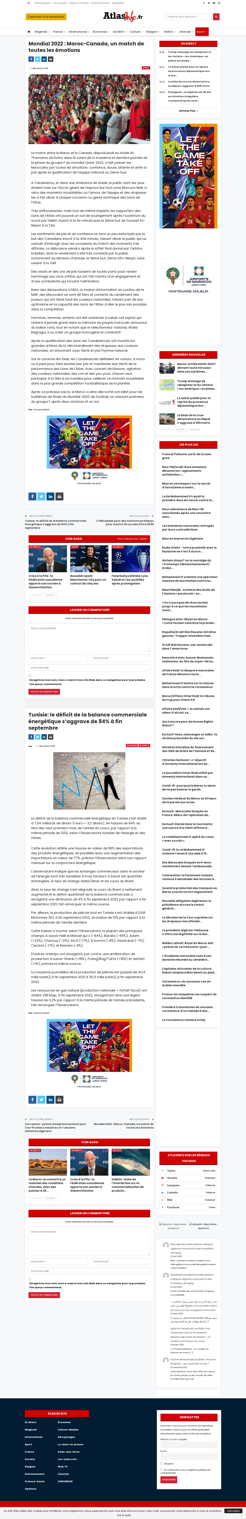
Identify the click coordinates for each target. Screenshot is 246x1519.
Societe (117, 1150)
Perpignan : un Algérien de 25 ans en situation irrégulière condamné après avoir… (189, 96)
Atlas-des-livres (69, 1452)
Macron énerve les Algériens (182, 538)
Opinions (30, 1489)
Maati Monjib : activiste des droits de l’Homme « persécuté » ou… (188, 591)
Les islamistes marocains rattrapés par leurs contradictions (188, 527)
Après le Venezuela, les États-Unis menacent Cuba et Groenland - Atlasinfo (190, 1333)
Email (163, 1451)
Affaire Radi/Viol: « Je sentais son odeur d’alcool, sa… (186, 711)
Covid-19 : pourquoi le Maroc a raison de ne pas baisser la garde (189, 787)
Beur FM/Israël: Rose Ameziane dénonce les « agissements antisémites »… (184, 470)
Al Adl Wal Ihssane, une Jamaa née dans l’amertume (187, 646)
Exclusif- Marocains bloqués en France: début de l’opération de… (186, 813)
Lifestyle (185, 32)
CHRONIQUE (65, 1481)
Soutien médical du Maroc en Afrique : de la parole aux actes (189, 800)
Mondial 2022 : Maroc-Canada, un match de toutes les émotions (124, 1125)
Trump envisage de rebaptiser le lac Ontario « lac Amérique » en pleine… (197, 385)
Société (118, 32)
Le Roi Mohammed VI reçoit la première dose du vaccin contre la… (188, 498)
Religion (151, 32)
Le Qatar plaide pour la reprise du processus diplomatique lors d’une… (189, 71)
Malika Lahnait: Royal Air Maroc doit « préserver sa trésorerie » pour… (187, 945)
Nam (173, 1244)
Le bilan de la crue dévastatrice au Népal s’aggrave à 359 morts (193, 419)
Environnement (100, 3)
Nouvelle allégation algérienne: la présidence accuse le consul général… (186, 904)
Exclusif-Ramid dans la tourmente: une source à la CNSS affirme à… (187, 826)
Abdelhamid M (179, 1274)
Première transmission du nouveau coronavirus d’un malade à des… (187, 1009)
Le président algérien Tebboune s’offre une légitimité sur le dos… (185, 932)
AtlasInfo (169, 1463)
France (58, 32)
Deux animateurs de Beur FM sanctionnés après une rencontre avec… (186, 513)
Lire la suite (124, 1515)
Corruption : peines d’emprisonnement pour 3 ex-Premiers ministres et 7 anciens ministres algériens (55, 1127)
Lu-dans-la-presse (70, 1444)
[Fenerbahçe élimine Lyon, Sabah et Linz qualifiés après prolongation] (131, 558)
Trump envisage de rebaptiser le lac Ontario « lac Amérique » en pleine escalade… (189, 56)
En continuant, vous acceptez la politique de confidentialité (185, 1471)
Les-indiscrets (67, 1459)
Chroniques (60, 3)
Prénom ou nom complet (173, 1439)
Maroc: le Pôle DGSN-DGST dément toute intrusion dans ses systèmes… (196, 367)
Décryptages (42, 3)
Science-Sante (35, 1481)
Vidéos (168, 32)
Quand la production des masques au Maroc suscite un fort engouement (189, 890)
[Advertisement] (188, 1087)
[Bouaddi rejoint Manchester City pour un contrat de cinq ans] (89, 558)
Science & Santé (79, 3)
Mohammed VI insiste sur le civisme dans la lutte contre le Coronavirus (188, 685)
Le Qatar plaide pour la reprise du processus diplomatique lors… (194, 402)
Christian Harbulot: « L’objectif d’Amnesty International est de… (185, 762)
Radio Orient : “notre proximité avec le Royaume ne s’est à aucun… (189, 549)
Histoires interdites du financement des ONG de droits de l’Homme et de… (189, 749)
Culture (135, 32)
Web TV (63, 1466)
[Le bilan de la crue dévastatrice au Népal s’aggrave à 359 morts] (167, 419)
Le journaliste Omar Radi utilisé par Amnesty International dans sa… (187, 775)
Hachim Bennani (180, 1359)
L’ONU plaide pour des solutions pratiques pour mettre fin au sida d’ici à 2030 (125, 522)
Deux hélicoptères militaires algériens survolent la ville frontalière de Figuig (192, 1248)
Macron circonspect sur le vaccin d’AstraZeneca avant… (186, 485)
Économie (100, 32)
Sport (201, 32)
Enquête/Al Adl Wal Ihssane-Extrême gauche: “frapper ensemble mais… (189, 634)
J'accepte (233, 1511)
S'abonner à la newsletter (46, 17)
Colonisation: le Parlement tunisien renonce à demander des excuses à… (189, 877)
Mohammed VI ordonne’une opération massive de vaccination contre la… (189, 579)
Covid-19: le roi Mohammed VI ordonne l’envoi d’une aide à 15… (185, 851)
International (78, 32)
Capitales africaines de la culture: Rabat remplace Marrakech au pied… (189, 970)
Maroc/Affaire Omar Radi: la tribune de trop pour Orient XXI (188, 698)
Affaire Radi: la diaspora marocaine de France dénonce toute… (188, 672)
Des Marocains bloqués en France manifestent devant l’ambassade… (188, 864)
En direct (35, 547)
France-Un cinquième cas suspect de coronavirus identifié (189, 996)
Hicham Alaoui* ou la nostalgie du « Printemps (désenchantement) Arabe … (186, 564)
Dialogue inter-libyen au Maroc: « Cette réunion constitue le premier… (189, 621)
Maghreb (41, 32)
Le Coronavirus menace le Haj (183, 1020)
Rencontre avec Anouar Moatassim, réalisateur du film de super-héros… (188, 659)
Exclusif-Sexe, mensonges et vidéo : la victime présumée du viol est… (189, 736)
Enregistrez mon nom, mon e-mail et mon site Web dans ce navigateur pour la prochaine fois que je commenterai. (87, 682)
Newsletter (118, 3)
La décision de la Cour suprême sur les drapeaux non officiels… (187, 919)
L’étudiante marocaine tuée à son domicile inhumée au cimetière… (186, 958)
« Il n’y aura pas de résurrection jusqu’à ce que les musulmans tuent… (185, 606)
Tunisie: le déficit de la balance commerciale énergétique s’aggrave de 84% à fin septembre (55, 524)
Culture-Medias (68, 1429)
